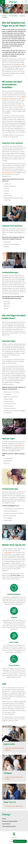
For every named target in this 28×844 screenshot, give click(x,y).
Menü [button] (25, 2)
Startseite (4, 15)
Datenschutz (14, 837)
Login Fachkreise (6, 824)
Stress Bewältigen (13, 15)
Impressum (14, 839)
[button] (2, 2)
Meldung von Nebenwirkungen (9, 821)
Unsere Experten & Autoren (9, 826)
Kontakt (4, 818)
